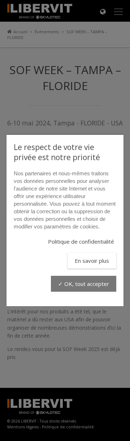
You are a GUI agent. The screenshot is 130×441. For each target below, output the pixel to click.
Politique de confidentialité (81, 241)
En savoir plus (92, 260)
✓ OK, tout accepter (83, 283)
